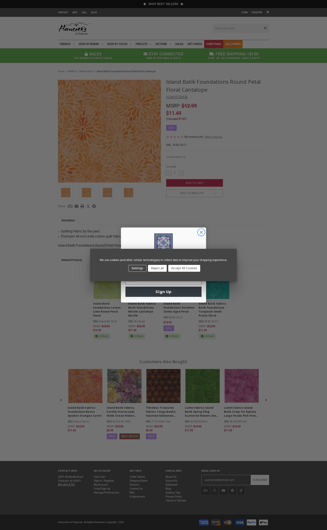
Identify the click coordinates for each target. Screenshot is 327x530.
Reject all (157, 268)
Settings (137, 268)
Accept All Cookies (184, 268)
